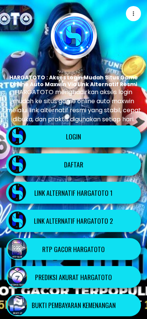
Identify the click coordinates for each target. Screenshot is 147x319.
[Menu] (133, 13)
